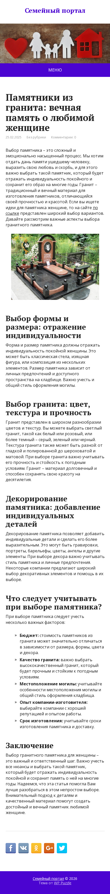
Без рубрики (36, 137)
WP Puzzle (62, 882)
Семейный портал (55, 10)
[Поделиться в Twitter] (62, 848)
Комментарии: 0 (63, 137)
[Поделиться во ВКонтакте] (23, 848)
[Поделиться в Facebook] (11, 848)
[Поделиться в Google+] (49, 848)
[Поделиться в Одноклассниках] (36, 848)
